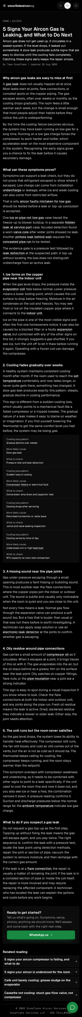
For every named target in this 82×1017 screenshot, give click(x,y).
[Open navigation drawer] (76, 5)
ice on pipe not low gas (27, 218)
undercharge (12, 190)
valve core (21, 232)
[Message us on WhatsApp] (72, 1007)
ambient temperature (38, 806)
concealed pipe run (17, 242)
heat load (38, 548)
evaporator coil (14, 289)
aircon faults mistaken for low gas (45, 201)
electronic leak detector (21, 632)
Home (6, 21)
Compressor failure (17, 484)
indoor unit (34, 313)
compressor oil (58, 654)
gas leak (12, 84)
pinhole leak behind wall (33, 237)
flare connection (39, 868)
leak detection (14, 253)
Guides (17, 21)
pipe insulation (38, 678)
